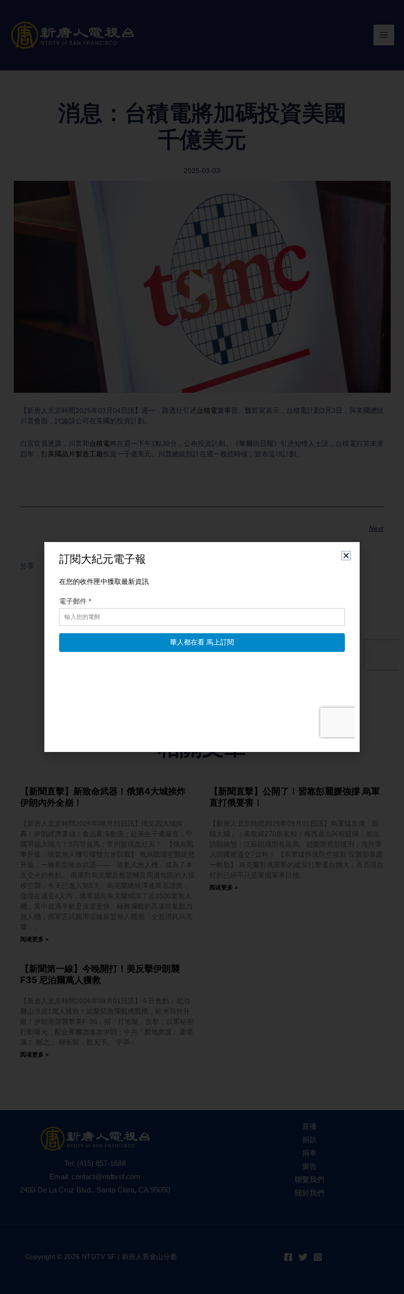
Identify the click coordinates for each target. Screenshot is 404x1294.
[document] (202, 647)
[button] (346, 555)
